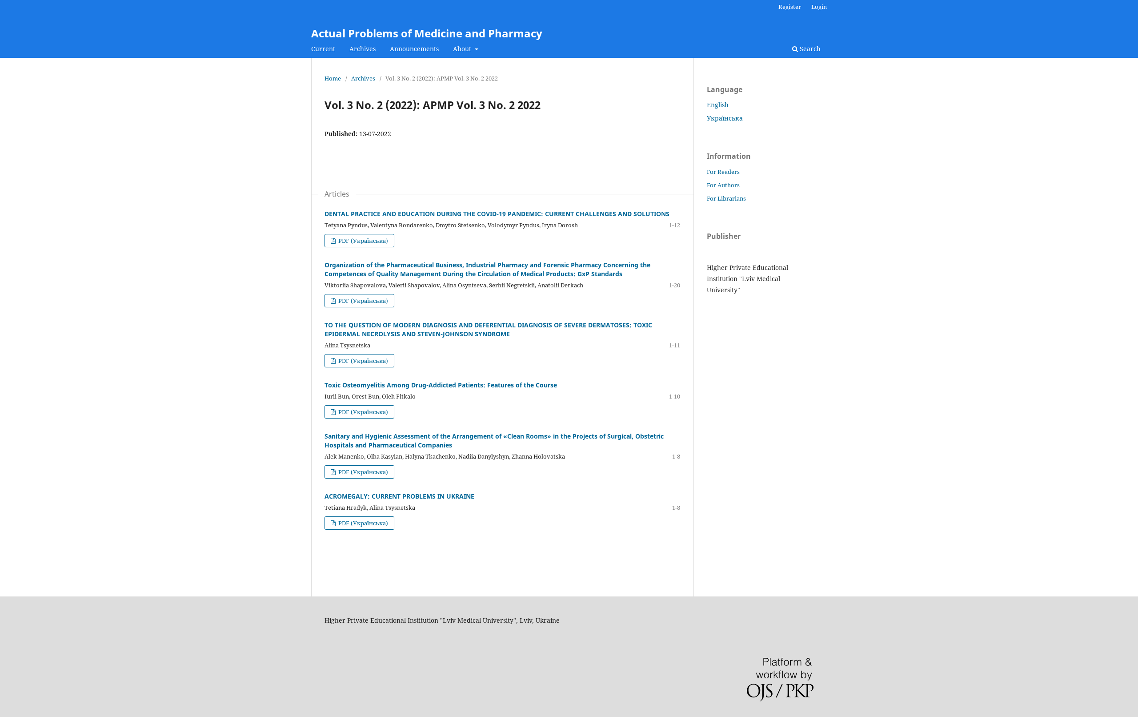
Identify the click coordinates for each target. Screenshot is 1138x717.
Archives (362, 48)
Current (323, 48)
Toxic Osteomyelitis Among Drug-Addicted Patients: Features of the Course (441, 385)
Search (809, 48)
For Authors (723, 185)
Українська (725, 118)
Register (789, 7)
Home (333, 78)
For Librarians (726, 198)
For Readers (723, 172)
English (718, 105)
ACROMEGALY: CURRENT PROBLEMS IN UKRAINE (399, 496)
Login (819, 7)
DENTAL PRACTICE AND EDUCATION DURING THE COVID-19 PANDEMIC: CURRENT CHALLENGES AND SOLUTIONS (497, 213)
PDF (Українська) (362, 241)
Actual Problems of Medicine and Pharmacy (426, 33)
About (463, 48)
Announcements (414, 48)
